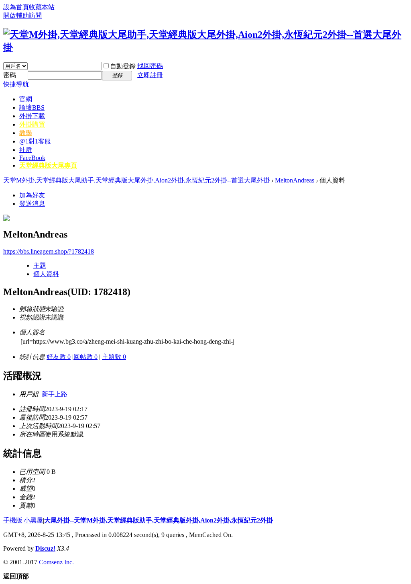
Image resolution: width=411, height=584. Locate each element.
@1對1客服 (35, 141)
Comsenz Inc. (56, 562)
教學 (25, 132)
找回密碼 (150, 65)
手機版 (12, 520)
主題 (39, 265)
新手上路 (54, 394)
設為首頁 (16, 7)
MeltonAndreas (294, 180)
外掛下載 (32, 116)
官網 (25, 99)
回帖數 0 (85, 356)
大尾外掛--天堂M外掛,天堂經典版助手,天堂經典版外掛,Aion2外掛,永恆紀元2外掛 (158, 520)
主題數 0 (114, 356)
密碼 (9, 75)
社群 (25, 149)
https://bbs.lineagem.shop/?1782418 (48, 251)
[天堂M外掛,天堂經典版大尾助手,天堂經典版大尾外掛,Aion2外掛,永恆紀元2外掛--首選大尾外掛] (205, 47)
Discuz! (45, 548)
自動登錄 (123, 66)
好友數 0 (59, 356)
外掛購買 (32, 124)
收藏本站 (42, 7)
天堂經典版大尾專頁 (48, 165)
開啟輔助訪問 (22, 15)
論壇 (32, 107)
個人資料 (46, 273)
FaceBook (32, 157)
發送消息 (32, 203)
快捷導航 (16, 84)
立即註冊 (150, 75)
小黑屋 (33, 520)
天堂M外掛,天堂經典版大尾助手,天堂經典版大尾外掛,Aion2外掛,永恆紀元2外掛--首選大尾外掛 (136, 180)
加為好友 (32, 195)
